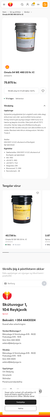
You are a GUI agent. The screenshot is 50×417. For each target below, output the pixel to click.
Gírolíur (27, 12)
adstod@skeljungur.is (11, 343)
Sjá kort (5, 314)
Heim (4, 12)
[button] (4, 4)
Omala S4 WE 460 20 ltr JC (12, 14)
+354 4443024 (25, 320)
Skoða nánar (29, 396)
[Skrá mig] (44, 283)
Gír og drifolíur (15, 12)
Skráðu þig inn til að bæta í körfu (21, 91)
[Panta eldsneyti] (45, 4)
